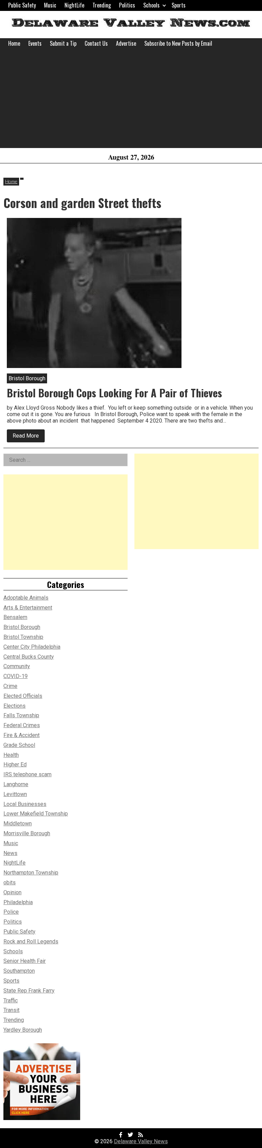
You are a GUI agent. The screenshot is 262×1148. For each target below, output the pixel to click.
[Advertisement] (131, 100)
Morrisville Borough (26, 833)
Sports (179, 5)
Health (11, 755)
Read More (29, 437)
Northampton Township (30, 872)
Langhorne (15, 784)
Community (16, 666)
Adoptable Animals (25, 597)
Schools (151, 5)
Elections (14, 706)
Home (14, 43)
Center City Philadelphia (31, 647)
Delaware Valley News (141, 1141)
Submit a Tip (63, 43)
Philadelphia (18, 902)
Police (11, 912)
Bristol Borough (21, 627)
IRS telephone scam (27, 774)
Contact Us (96, 43)
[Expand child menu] (164, 5)
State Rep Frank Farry (29, 990)
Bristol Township (23, 637)
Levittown (15, 794)
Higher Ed (15, 764)
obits (9, 882)
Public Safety (22, 5)
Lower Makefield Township (35, 813)
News (10, 853)
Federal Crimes (21, 725)
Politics (127, 5)
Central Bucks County (28, 656)
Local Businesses (24, 804)
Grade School (19, 745)
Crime (10, 686)
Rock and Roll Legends (30, 941)
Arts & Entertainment (27, 607)
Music (50, 5)
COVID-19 (15, 676)
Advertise (126, 43)
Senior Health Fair (24, 961)
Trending (101, 5)
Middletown (17, 823)
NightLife (74, 5)
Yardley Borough (22, 1030)
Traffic (10, 1000)
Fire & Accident (21, 735)
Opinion (12, 892)
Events (35, 43)
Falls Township (21, 715)
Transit (11, 1010)
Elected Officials (22, 696)
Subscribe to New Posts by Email (178, 43)
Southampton (19, 971)
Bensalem (15, 617)
